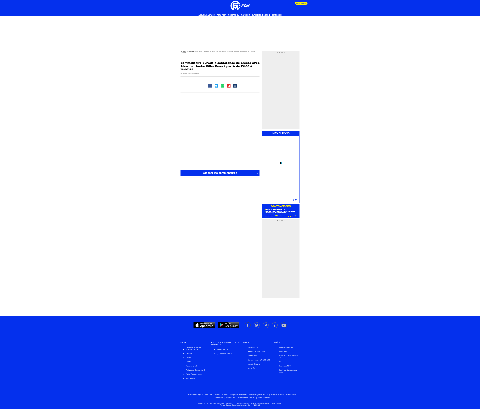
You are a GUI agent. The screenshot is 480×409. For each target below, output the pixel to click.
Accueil (202, 15)
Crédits (188, 362)
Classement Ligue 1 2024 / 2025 (200, 394)
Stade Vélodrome (264, 398)
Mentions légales (242, 403)
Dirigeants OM (253, 347)
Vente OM (251, 368)
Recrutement (190, 378)
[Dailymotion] (275, 328)
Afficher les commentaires (230, 172)
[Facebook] (248, 328)
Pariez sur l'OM (301, 3)
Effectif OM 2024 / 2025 (257, 352)
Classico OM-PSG (221, 394)
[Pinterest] (266, 328)
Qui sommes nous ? (224, 354)
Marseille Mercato (277, 394)
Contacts (189, 353)
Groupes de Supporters (238, 394)
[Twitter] (257, 328)
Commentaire (190, 51)
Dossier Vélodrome (286, 347)
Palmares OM (291, 394)
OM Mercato (252, 356)
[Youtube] (284, 328)
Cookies (189, 358)
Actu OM (211, 15)
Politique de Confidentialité (195, 370)
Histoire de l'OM (222, 349)
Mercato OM (233, 15)
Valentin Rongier (254, 364)
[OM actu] (240, 6)
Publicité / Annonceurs (194, 374)
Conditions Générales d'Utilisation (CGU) (193, 348)
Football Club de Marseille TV (288, 357)
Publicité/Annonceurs (264, 403)
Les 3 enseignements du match (288, 371)
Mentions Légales (192, 366)
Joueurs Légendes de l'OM (258, 394)
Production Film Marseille (246, 398)
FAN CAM (283, 352)
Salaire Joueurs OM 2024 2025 (259, 360)
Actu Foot (221, 15)
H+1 (280, 362)
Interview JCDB (285, 366)
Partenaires (219, 398)
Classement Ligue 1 (261, 15)
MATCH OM (245, 15)
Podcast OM (230, 398)
